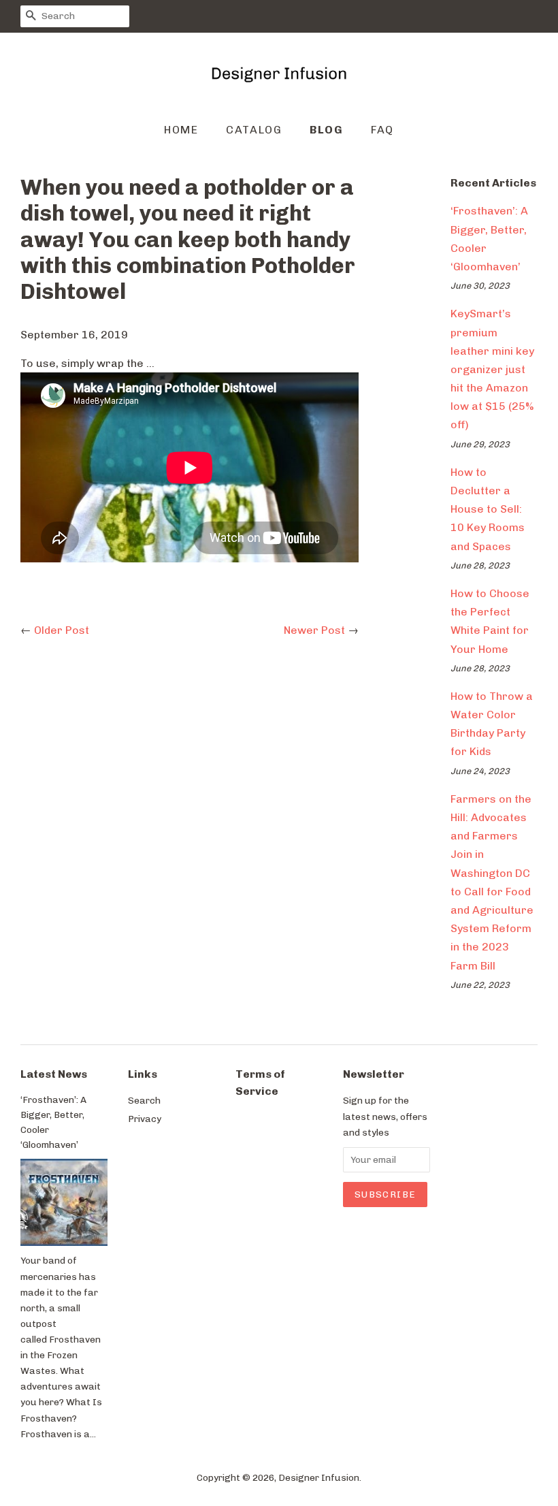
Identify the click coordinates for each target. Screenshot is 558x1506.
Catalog (254, 129)
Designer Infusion (318, 1477)
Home (181, 129)
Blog (326, 129)
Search (144, 1100)
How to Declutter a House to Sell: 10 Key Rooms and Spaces (487, 509)
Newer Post (314, 630)
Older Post (61, 630)
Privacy (144, 1118)
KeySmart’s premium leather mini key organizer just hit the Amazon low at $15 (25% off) (492, 369)
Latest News (53, 1074)
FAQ (382, 129)
